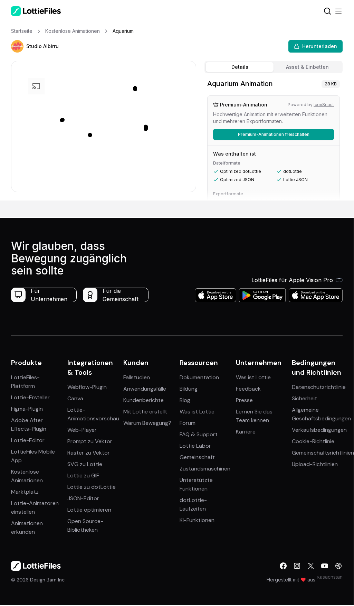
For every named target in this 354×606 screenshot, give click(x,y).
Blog (185, 400)
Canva (75, 398)
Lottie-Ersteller (30, 397)
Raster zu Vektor (88, 452)
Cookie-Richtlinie (313, 441)
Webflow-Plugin (87, 387)
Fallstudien (136, 377)
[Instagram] (297, 566)
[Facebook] (283, 566)
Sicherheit (304, 398)
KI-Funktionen (197, 520)
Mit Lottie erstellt (145, 411)
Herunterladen (319, 46)
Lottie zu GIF (83, 475)
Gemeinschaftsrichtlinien (323, 452)
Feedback (248, 388)
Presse (244, 400)
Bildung (189, 388)
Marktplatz (25, 491)
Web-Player (82, 429)
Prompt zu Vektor (89, 441)
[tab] (240, 67)
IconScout (324, 104)
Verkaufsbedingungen (319, 429)
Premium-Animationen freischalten (273, 134)
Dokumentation (199, 377)
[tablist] (273, 67)
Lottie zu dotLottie (91, 487)
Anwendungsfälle (144, 388)
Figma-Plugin (27, 408)
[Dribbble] (338, 566)
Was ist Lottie (197, 411)
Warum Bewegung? (147, 423)
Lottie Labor (195, 445)
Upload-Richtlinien (315, 464)
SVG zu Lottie (84, 464)
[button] (17, 46)
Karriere (246, 431)
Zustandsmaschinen (205, 468)
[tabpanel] (273, 138)
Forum (187, 423)
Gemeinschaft (197, 457)
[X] (311, 566)
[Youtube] (324, 566)
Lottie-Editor (28, 440)
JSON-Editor (83, 498)
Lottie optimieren (89, 509)
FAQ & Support (199, 434)
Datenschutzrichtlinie (319, 387)
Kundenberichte (143, 400)
